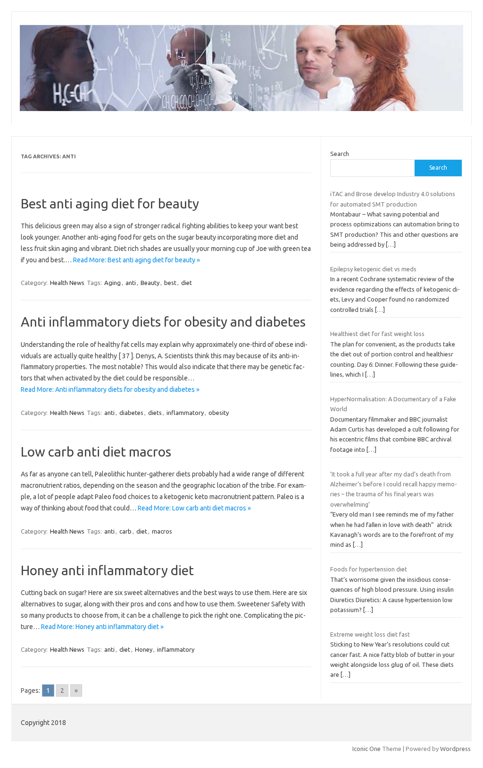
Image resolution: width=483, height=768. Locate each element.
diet (186, 282)
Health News (67, 282)
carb (125, 531)
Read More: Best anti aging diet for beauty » (136, 260)
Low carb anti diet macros (96, 451)
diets (155, 412)
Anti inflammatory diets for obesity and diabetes (163, 321)
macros (162, 531)
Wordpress (455, 748)
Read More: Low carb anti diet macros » (194, 508)
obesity (218, 412)
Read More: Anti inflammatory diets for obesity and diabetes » (110, 389)
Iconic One (366, 748)
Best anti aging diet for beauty (110, 203)
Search (339, 153)
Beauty (150, 282)
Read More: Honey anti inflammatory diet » (102, 626)
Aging (112, 282)
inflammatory (185, 412)
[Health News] (241, 108)
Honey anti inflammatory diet (107, 570)
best (170, 282)
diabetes (131, 412)
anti (130, 282)
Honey (143, 649)
